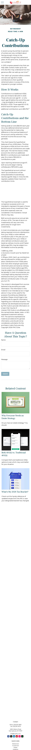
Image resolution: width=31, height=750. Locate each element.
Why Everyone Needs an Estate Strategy (13, 417)
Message (4, 359)
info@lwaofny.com (15, 733)
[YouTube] (17, 736)
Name (3, 340)
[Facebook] (8, 736)
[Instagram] (19, 736)
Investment (15, 745)
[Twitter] (11, 736)
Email (3, 350)
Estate (15, 747)
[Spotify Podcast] (22, 736)
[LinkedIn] (14, 736)
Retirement (15, 744)
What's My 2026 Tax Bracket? (15, 491)
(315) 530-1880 (17, 724)
